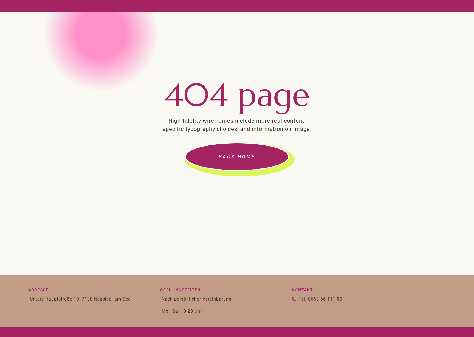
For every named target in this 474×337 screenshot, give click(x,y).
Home (35, 6)
